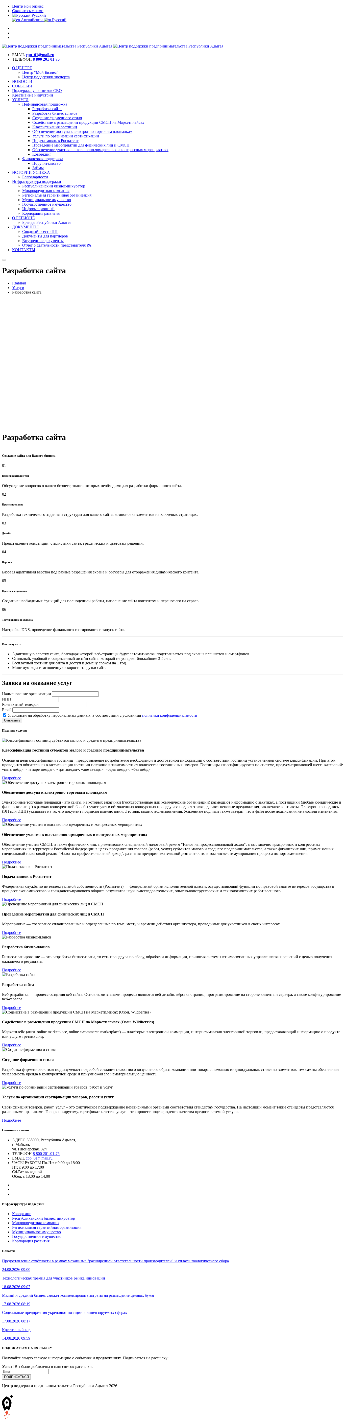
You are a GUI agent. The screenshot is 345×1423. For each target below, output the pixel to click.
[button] (29, 15)
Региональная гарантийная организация (56, 195)
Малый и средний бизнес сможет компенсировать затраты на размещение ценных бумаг (78, 1295)
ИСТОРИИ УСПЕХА (31, 172)
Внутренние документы (43, 240)
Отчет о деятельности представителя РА (56, 245)
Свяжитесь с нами (27, 11)
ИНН (6, 699)
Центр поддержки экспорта (46, 77)
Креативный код (16, 1330)
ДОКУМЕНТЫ (25, 227)
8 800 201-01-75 (46, 59)
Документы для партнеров (45, 236)
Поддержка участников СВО (37, 90)
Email (6, 710)
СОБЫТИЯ (22, 86)
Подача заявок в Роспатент (55, 140)
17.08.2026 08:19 (16, 1304)
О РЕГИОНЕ (23, 218)
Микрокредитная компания (45, 190)
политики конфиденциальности (169, 715)
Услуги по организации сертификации (65, 136)
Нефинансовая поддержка (44, 104)
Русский (58, 20)
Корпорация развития (41, 213)
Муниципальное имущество (46, 200)
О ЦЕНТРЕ (22, 68)
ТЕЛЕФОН (22, 59)
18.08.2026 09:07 (16, 1287)
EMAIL (18, 55)
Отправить (12, 720)
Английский (32, 20)
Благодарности (35, 177)
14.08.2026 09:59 (16, 1338)
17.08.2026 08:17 (16, 1321)
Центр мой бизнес (27, 6)
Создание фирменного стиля (57, 118)
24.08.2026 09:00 (16, 1269)
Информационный (38, 209)
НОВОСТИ (22, 81)
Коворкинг (41, 154)
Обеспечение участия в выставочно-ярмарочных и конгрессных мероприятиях (100, 150)
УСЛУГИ (20, 100)
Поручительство (46, 163)
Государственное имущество (46, 204)
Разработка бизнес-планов (55, 113)
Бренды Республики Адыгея (46, 222)
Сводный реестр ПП (40, 231)
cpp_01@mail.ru (40, 55)
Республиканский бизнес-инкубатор (53, 186)
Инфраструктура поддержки (36, 181)
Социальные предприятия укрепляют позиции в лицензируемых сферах (64, 1312)
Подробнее (11, 778)
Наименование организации (26, 694)
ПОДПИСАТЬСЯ (16, 1377)
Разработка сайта (47, 109)
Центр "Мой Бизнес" (40, 72)
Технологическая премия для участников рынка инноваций (53, 1278)
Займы (38, 168)
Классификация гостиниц (54, 127)
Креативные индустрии (32, 95)
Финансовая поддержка (42, 159)
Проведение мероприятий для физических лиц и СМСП (81, 145)
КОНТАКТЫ (23, 250)
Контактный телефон (20, 704)
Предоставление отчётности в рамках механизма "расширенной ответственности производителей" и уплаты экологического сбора (115, 1261)
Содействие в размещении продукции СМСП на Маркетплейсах (88, 122)
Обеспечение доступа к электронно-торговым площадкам (82, 131)
